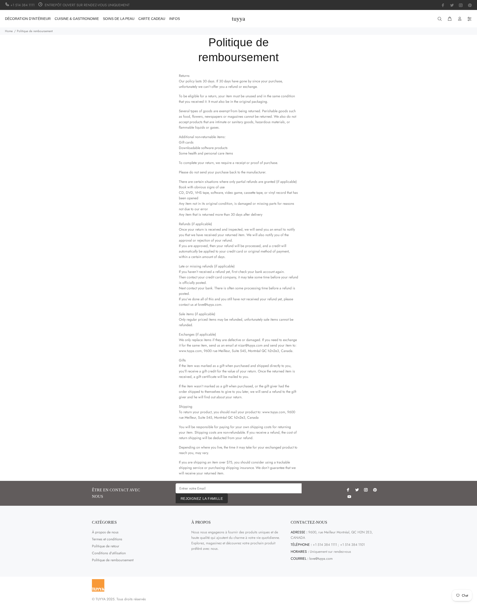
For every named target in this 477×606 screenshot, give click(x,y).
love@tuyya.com (321, 558)
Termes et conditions (107, 539)
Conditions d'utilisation (109, 553)
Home (9, 31)
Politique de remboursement (112, 559)
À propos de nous (105, 532)
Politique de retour (105, 546)
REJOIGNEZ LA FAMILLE (202, 499)
